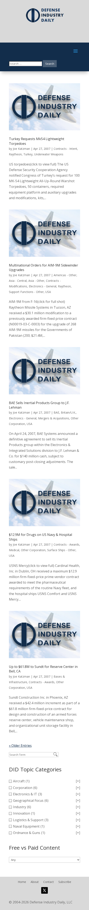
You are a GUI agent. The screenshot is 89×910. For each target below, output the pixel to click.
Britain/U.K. (68, 412)
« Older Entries (20, 745)
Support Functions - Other (26, 292)
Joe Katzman (21, 149)
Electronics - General (42, 286)
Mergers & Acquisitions (53, 418)
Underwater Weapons (48, 154)
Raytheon (15, 154)
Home (22, 882)
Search (49, 63)
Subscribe (64, 882)
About (35, 882)
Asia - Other (36, 281)
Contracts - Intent (65, 149)
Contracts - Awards (66, 544)
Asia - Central (18, 281)
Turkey (27, 154)
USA (48, 292)
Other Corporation (33, 550)
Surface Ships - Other (61, 550)
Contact (48, 882)
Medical (14, 550)
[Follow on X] (44, 890)
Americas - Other (65, 275)
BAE (56, 412)
